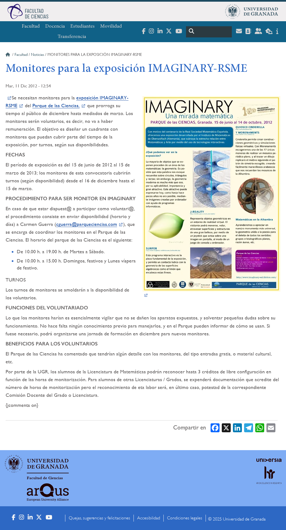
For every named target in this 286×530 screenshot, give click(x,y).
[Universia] (269, 460)
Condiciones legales (184, 518)
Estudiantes (82, 26)
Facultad (31, 26)
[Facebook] (215, 427)
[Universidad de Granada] (251, 11)
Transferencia (72, 36)
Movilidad (111, 26)
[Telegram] (248, 427)
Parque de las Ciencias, (56, 105)
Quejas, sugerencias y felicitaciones (99, 518)
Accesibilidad (148, 518)
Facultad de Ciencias (45, 478)
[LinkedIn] (237, 427)
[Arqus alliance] (48, 492)
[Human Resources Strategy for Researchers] (269, 480)
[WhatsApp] (259, 427)
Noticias (37, 54)
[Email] (270, 427)
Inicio (8, 55)
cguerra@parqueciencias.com (86, 224)
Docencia (55, 26)
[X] (226, 427)
